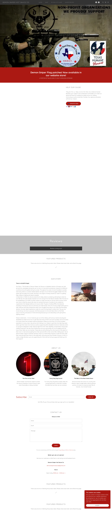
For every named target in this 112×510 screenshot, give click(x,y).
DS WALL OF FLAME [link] (56, 2)
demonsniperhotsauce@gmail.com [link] (56, 465)
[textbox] (56, 397)
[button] (108, 2)
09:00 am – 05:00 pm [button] (58, 473)
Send (56, 445)
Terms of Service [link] (69, 450)
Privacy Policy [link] (61, 450)
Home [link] (40, 2)
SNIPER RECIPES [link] (69, 2)
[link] (16, 2)
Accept (97, 505)
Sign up (90, 397)
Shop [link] (46, 2)
